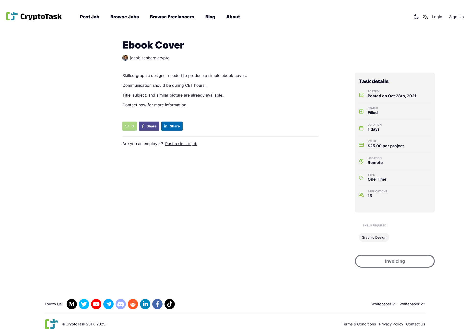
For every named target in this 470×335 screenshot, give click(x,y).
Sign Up (456, 16)
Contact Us (415, 324)
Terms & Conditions (359, 324)
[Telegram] (108, 304)
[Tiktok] (169, 304)
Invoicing (395, 261)
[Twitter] (84, 304)
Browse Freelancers (172, 16)
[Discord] (121, 304)
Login (437, 16)
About (233, 16)
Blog (210, 16)
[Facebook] (157, 304)
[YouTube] (96, 304)
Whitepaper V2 (412, 304)
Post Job (89, 16)
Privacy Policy (391, 324)
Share (151, 126)
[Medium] (72, 304)
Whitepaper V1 (384, 304)
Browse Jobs (124, 16)
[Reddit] (133, 304)
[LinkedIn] (145, 304)
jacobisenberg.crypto (150, 57)
